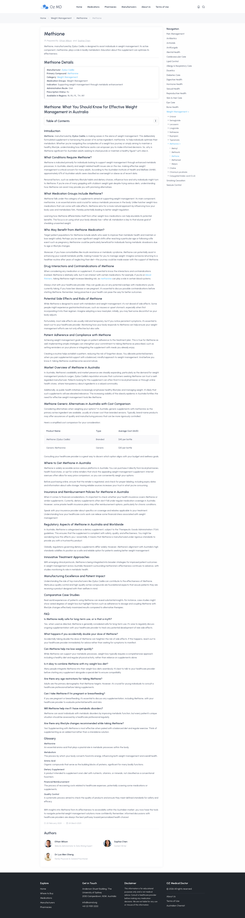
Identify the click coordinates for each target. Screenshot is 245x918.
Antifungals (172, 47)
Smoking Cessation (176, 180)
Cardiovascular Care (176, 56)
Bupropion (173, 136)
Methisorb (175, 152)
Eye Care (171, 102)
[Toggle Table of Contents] (155, 121)
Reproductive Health (176, 93)
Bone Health (173, 107)
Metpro (174, 164)
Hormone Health (175, 84)
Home (79, 7)
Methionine (81, 18)
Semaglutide (174, 120)
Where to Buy (46, 893)
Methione (175, 156)
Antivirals (171, 43)
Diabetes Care (173, 75)
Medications (93, 7)
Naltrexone (174, 132)
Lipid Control (173, 61)
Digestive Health (174, 79)
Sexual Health (173, 88)
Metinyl (174, 148)
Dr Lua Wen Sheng (64, 854)
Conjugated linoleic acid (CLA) (182, 176)
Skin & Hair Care (174, 98)
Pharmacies (110, 7)
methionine (106, 278)
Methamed (176, 160)
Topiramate (174, 140)
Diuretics (171, 70)
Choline (172, 168)
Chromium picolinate (178, 172)
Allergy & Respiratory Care (179, 66)
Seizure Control (174, 185)
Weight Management (61, 18)
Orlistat (172, 117)
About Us (146, 7)
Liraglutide (174, 128)
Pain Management (175, 34)
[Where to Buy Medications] (198, 7)
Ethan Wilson (61, 841)
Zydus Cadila (68, 70)
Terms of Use (162, 7)
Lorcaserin (173, 124)
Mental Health (173, 52)
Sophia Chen (120, 841)
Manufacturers (128, 7)
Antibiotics (172, 38)
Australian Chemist (176, 905)
